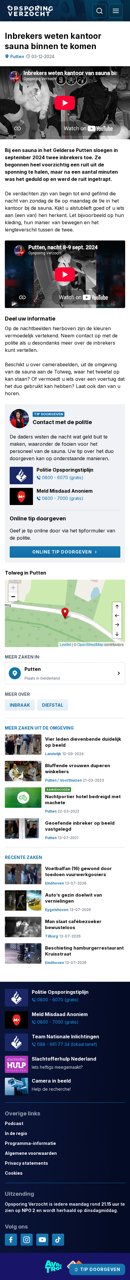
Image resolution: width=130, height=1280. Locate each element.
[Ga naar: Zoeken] (99, 11)
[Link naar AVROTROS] (53, 1266)
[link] (65, 673)
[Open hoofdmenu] (116, 11)
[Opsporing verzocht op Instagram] (27, 1240)
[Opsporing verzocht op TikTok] (58, 1240)
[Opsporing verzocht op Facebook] (11, 1240)
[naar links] (117, 615)
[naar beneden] (117, 633)
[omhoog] (117, 606)
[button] (65, 613)
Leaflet (65, 644)
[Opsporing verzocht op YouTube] (42, 1240)
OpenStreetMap (90, 644)
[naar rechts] (117, 624)
